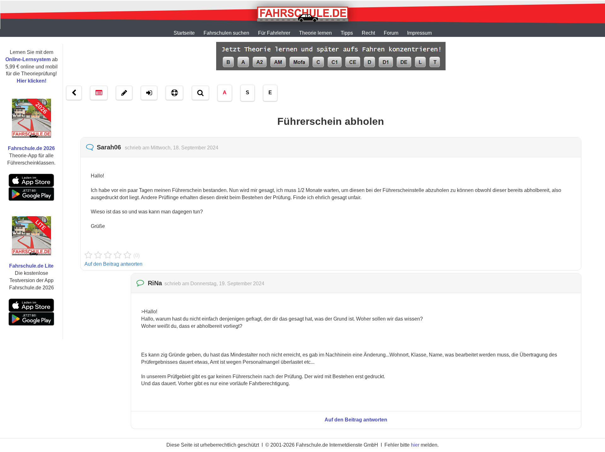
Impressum (419, 33)
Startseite (184, 33)
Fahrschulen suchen (226, 33)
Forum (391, 33)
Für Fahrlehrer (274, 33)
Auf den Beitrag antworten (113, 264)
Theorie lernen (315, 33)
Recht (368, 33)
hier (415, 445)
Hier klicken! (31, 81)
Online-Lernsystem (28, 59)
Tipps (347, 33)
